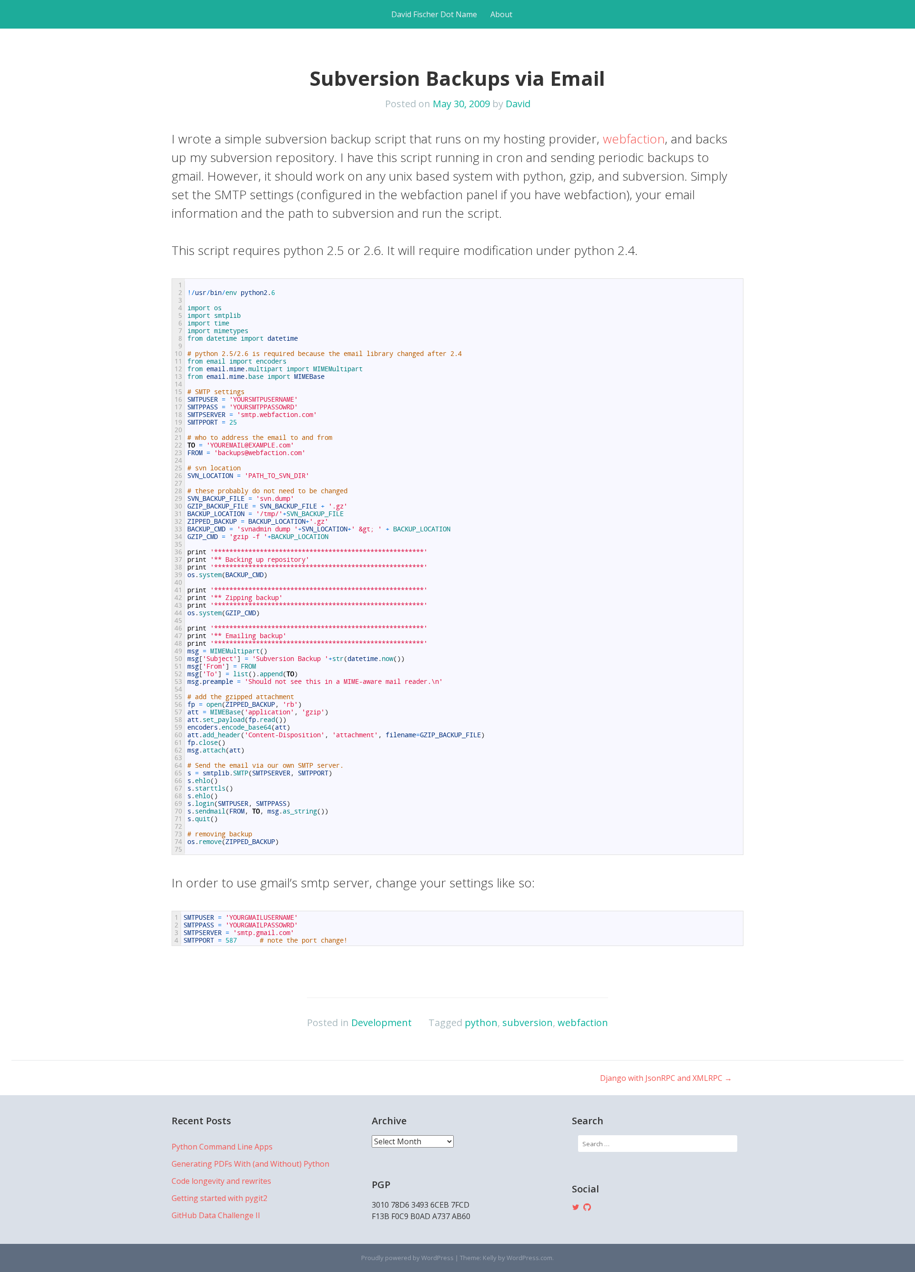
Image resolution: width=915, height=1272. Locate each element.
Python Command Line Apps (222, 1146)
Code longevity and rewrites (221, 1181)
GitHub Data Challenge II (216, 1215)
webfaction (634, 138)
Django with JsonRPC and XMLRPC (666, 1078)
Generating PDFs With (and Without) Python (250, 1164)
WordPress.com (529, 1257)
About (501, 14)
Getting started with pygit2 (219, 1198)
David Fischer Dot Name (434, 14)
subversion (527, 1022)
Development (381, 1022)
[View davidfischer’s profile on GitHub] (587, 1207)
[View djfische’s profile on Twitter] (576, 1207)
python (481, 1022)
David (518, 103)
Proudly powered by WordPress (407, 1257)
